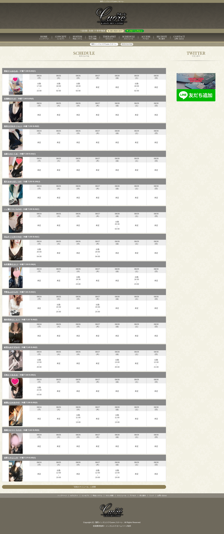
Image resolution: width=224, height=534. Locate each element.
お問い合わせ (162, 495)
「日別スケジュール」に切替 (84, 487)
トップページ (62, 495)
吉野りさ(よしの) (11, 458)
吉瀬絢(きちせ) (10, 99)
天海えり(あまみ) (11, 375)
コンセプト (85, 495)
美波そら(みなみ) (11, 71)
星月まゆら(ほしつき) (13, 182)
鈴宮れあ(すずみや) (12, 347)
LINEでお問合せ (135, 31)
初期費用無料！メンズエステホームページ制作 (112, 526)
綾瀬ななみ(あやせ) (12, 402)
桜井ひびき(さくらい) (13, 126)
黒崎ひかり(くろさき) (13, 430)
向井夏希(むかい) (11, 264)
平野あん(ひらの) (11, 292)
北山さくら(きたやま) (13, 237)
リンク (151, 495)
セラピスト (74, 495)
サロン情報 (109, 495)
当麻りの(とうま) (11, 154)
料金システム (97, 495)
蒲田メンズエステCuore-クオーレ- (109, 522)
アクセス (133, 495)
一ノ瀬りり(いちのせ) (13, 209)
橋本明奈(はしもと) (12, 320)
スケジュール (121, 495)
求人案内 (142, 495)
